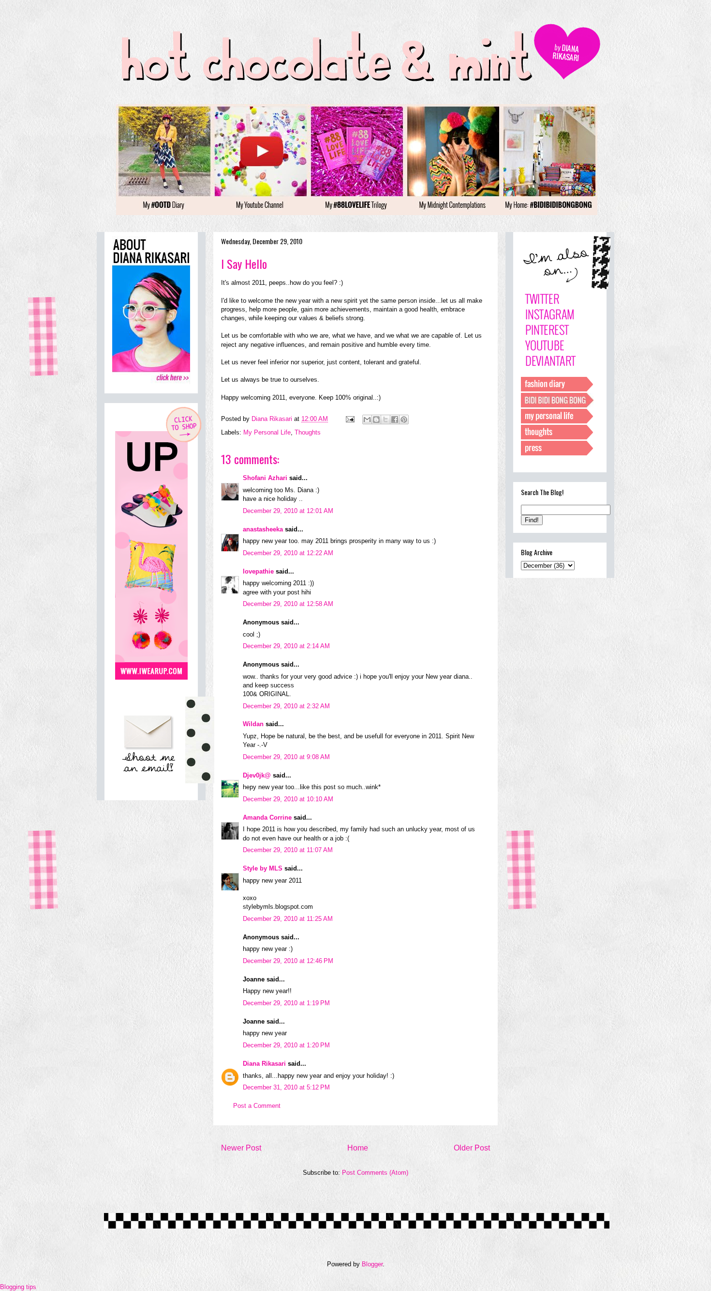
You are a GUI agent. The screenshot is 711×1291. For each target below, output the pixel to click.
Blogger (372, 1264)
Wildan (253, 724)
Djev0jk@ (257, 775)
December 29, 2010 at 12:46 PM (288, 960)
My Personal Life (267, 432)
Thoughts (308, 432)
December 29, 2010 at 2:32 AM (286, 706)
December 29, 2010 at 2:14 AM (286, 646)
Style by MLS (262, 868)
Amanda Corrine (267, 817)
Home (357, 1148)
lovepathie (258, 571)
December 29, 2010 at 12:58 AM (288, 603)
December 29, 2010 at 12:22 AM (288, 553)
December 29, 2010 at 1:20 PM (286, 1045)
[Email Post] (349, 418)
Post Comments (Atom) (375, 1172)
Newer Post (241, 1148)
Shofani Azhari (265, 478)
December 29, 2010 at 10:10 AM (288, 799)
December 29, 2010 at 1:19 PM (286, 1003)
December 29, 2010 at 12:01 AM (288, 510)
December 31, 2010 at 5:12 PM (286, 1087)
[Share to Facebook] (395, 419)
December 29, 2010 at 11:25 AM (288, 918)
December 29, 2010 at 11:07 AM (288, 850)
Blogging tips (18, 1287)
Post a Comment (257, 1105)
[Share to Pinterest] (404, 419)
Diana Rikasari (264, 1063)
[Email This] (367, 419)
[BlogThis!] (376, 419)
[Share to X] (385, 419)
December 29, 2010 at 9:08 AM (286, 757)
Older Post (472, 1148)
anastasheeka (263, 529)
